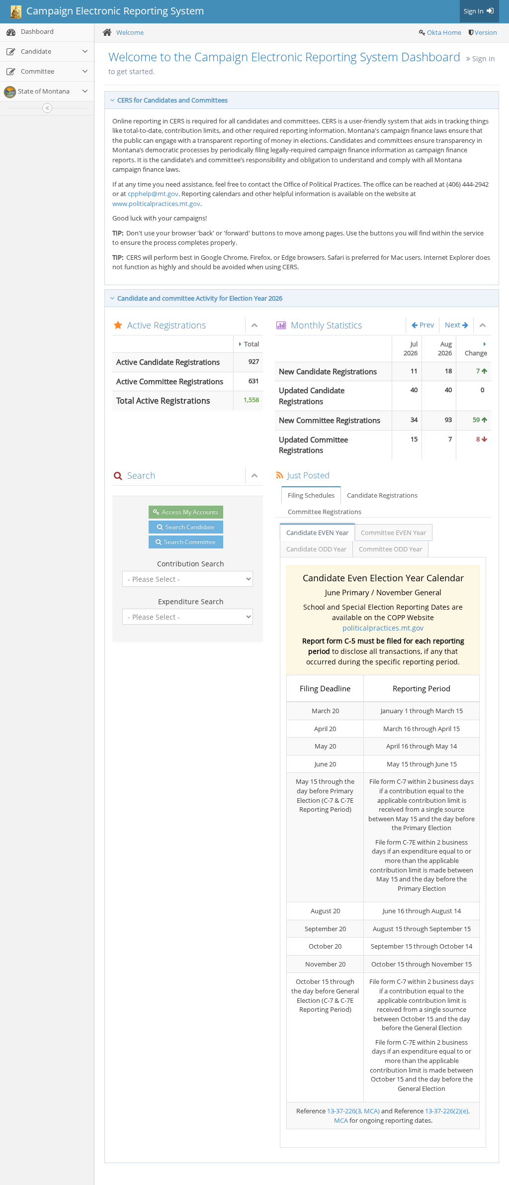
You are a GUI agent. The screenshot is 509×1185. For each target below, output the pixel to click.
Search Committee (189, 542)
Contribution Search (190, 563)
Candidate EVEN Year (317, 532)
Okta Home (444, 32)
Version (486, 32)
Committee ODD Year (390, 548)
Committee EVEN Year (393, 532)
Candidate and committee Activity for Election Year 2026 (198, 298)
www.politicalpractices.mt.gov (156, 203)
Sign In (474, 10)
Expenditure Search (191, 601)
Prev (426, 324)
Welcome (130, 32)
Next (453, 324)
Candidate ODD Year (316, 548)
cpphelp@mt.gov (153, 193)
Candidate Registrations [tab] (382, 495)
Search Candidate (189, 527)
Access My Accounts (189, 512)
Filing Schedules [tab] (311, 495)
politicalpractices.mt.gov (383, 628)
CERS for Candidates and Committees (171, 100)
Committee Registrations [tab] (324, 511)
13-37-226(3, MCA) (353, 1110)
